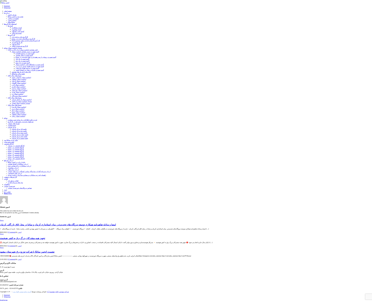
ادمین (19, 232)
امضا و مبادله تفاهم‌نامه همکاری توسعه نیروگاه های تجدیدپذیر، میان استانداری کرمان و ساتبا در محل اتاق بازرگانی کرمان (58, 224)
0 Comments (12, 232)
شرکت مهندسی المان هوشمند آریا (58, 292)
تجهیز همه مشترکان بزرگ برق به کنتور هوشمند (22, 238)
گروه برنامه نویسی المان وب (22, 292)
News (2, 220)
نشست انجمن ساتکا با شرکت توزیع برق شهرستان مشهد (27, 252)
